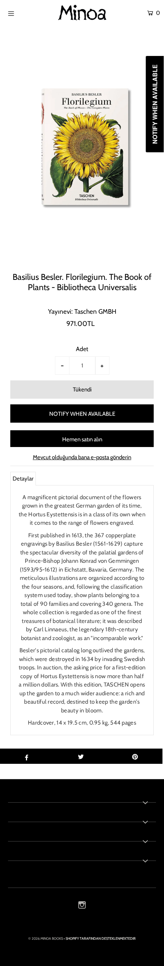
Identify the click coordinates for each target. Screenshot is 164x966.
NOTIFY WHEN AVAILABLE (82, 413)
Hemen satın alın (82, 439)
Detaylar (23, 478)
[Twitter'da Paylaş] (80, 756)
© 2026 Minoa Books (45, 938)
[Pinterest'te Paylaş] (135, 756)
